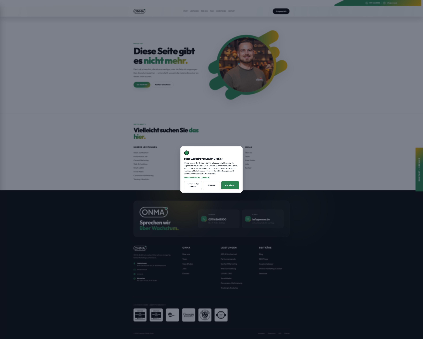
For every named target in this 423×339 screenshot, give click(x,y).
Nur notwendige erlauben (193, 185)
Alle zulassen (230, 185)
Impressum (205, 177)
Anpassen (211, 185)
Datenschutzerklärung (192, 177)
